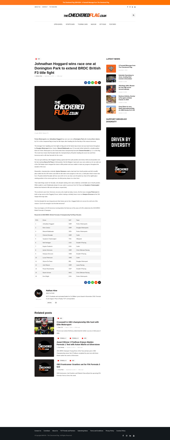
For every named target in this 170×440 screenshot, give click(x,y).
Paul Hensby (61, 347)
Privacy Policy (110, 431)
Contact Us (38, 431)
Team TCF (60, 327)
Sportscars (70, 24)
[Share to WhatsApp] (92, 82)
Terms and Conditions (96, 431)
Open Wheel (58, 24)
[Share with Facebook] (85, 82)
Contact (45, 7)
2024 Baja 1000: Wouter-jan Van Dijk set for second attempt (127, 87)
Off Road (102, 24)
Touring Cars (83, 24)
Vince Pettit (61, 369)
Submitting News (83, 431)
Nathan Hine (39, 76)
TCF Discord (53, 7)
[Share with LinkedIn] (89, 82)
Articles (49, 302)
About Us (37, 7)
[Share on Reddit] (95, 82)
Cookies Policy (120, 431)
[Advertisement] (85, 41)
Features (112, 24)
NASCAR (93, 24)
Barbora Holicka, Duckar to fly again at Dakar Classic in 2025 (127, 97)
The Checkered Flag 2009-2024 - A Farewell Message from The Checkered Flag (86, 2)
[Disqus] (68, 402)
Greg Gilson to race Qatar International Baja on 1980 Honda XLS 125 (127, 108)
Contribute (47, 431)
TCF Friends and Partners (67, 431)
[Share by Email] (99, 82)
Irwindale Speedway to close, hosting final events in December (126, 77)
